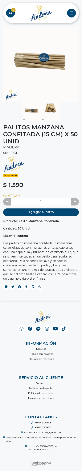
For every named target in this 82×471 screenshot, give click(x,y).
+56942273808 (43, 422)
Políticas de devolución (41, 393)
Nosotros (41, 348)
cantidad (11, 196)
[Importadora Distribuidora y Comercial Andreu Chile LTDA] (41, 13)
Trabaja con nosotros (41, 353)
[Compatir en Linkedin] (33, 287)
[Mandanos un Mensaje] (38, 329)
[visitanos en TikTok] (64, 329)
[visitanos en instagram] (47, 329)
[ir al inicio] (42, 317)
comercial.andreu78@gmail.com (43, 432)
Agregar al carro (41, 212)
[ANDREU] (13, 164)
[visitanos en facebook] (30, 329)
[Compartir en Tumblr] (26, 287)
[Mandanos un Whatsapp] (21, 329)
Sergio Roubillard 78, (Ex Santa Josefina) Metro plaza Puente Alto (40, 439)
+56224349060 (43, 427)
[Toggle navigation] (71, 13)
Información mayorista (41, 359)
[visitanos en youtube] (55, 329)
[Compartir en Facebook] (6, 287)
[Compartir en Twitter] (13, 287)
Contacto (41, 383)
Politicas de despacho (41, 388)
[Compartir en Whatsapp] (40, 287)
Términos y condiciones (41, 398)
